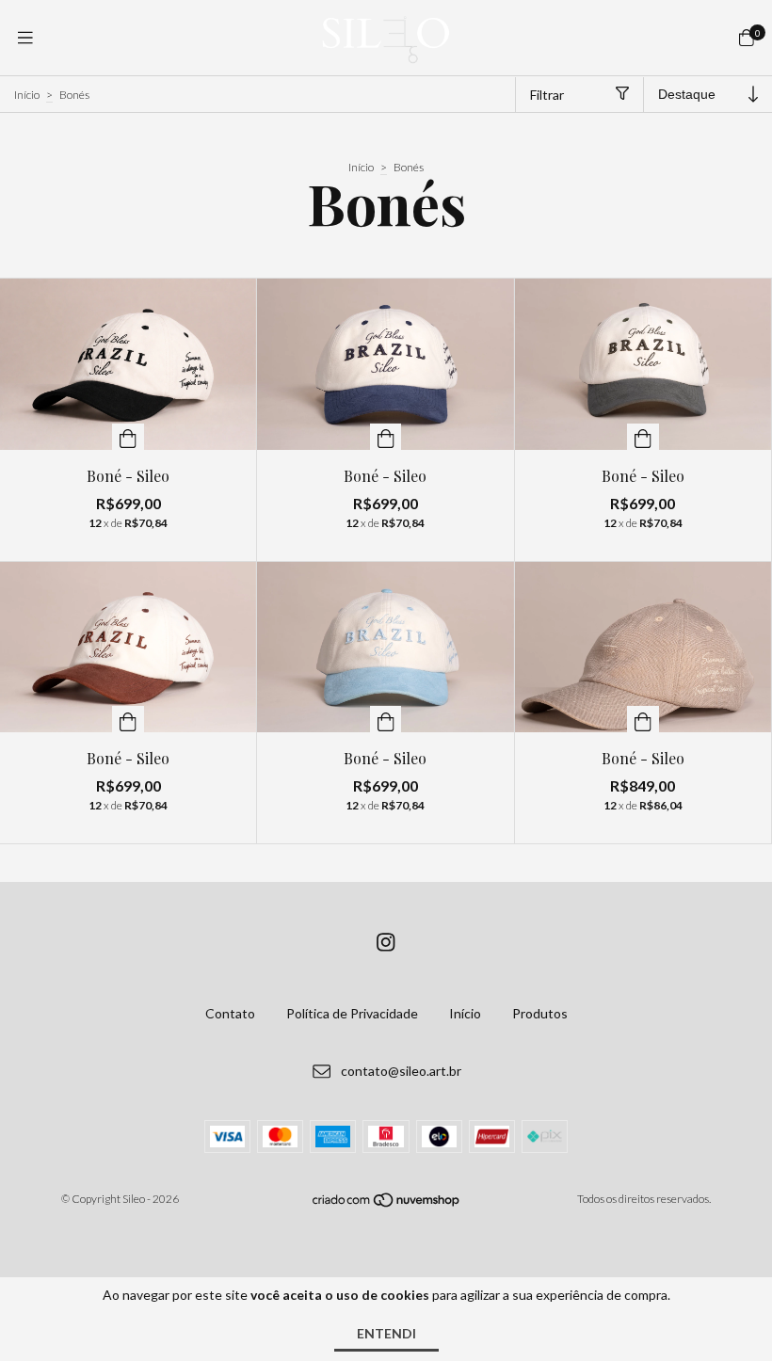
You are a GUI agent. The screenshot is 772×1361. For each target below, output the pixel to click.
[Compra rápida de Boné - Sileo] (128, 437)
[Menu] (25, 37)
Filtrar (547, 95)
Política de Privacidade (352, 1013)
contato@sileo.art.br (401, 1072)
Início (27, 95)
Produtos (540, 1013)
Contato (230, 1013)
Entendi (386, 1333)
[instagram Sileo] (386, 942)
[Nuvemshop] (387, 1204)
